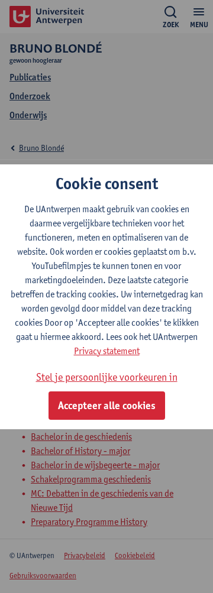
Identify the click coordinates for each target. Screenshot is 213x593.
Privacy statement (107, 351)
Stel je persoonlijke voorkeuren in (107, 377)
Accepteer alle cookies (107, 405)
